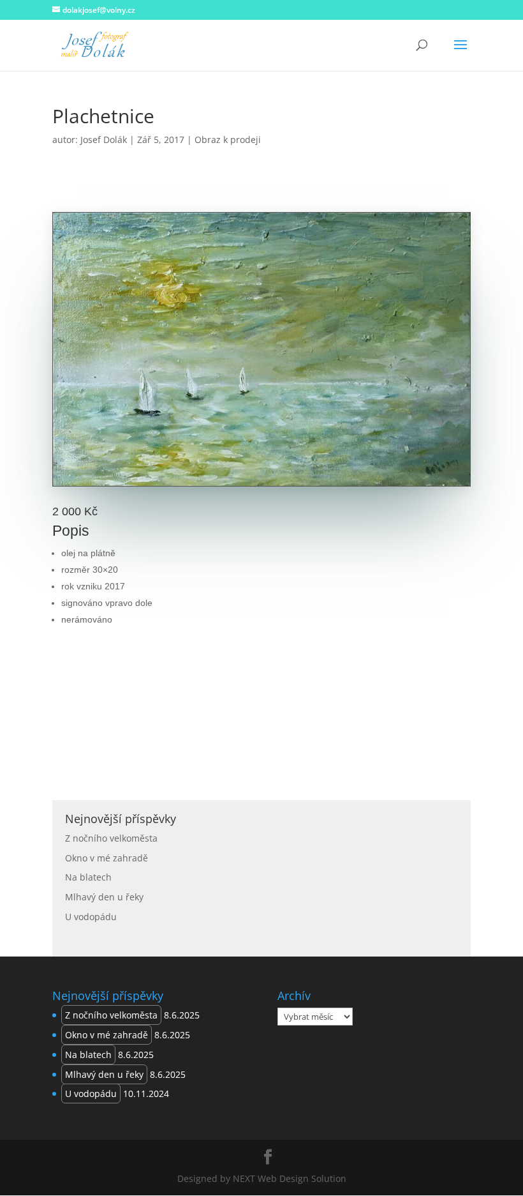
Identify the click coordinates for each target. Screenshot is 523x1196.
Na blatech (88, 877)
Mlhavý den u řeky (104, 897)
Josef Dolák (103, 139)
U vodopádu (91, 917)
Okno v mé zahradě (106, 858)
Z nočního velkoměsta (111, 838)
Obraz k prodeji (228, 139)
